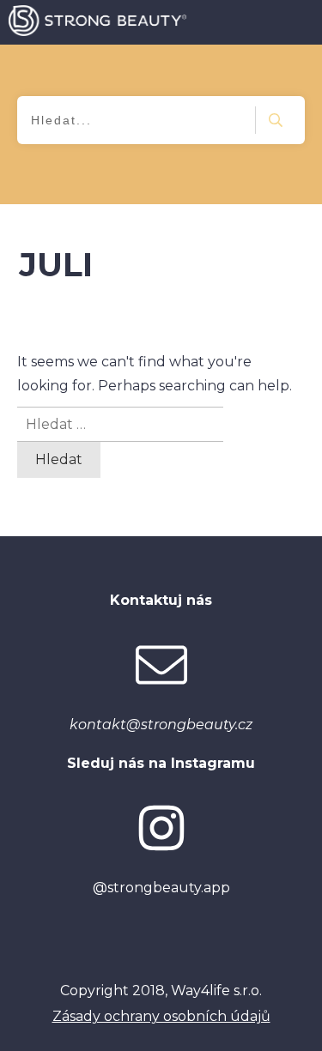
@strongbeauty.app (161, 887)
